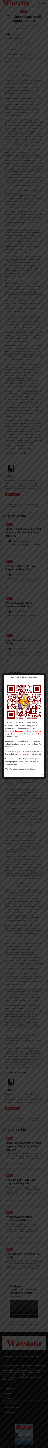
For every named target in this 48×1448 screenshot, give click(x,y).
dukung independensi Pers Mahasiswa (24, 731)
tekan (39, 734)
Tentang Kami (25, 754)
